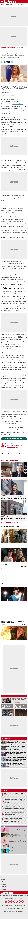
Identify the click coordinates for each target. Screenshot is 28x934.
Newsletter (20, 908)
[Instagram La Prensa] (11, 901)
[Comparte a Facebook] (5, 62)
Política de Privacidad (19, 905)
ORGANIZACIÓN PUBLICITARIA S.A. (14, 898)
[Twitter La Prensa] (8, 901)
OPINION (3, 886)
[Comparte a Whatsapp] (2, 62)
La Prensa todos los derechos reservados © (14, 896)
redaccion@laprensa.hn (12, 447)
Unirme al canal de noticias (15, 438)
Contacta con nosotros (10, 908)
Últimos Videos (17, 702)
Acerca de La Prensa (7, 905)
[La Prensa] (7, 892)
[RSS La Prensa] (22, 901)
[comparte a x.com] (8, 62)
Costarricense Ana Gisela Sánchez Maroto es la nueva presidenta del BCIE (12, 197)
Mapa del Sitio (7, 911)
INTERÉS (3, 881)
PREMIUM (4, 884)
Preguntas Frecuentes (17, 911)
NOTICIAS (4, 879)
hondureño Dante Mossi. (8, 213)
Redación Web (20, 47)
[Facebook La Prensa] (6, 901)
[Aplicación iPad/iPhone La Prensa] (17, 901)
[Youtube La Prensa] (14, 901)
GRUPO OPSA (4, 889)
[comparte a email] (12, 62)
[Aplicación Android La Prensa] (20, 901)
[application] (14, 469)
